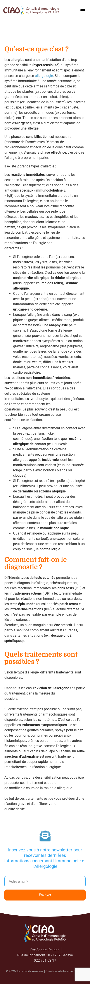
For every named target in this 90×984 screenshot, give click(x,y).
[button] (83, 10)
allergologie (44, 76)
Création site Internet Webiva (64, 971)
